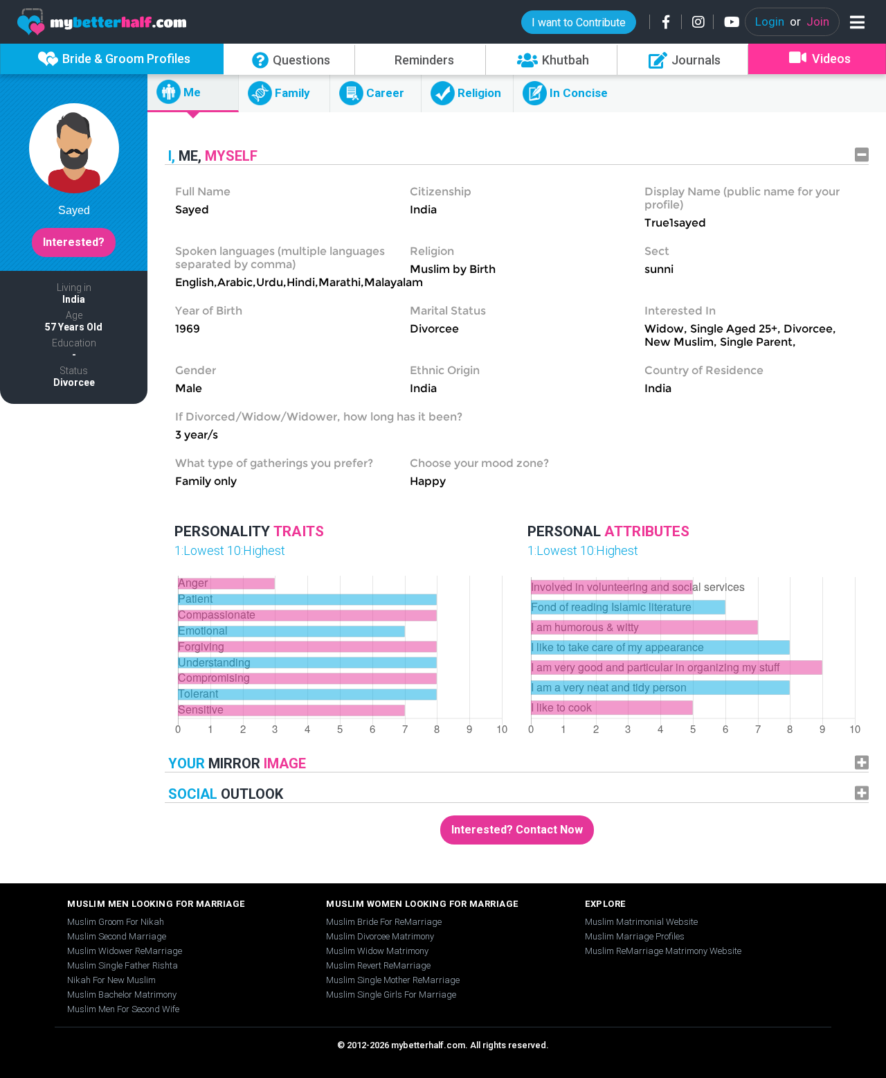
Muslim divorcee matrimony (380, 936)
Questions (301, 60)
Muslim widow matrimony (377, 951)
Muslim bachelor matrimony (122, 994)
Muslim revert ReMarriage (378, 965)
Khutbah (565, 60)
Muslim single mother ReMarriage (393, 980)
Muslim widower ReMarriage (124, 951)
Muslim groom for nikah (115, 922)
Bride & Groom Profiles (126, 58)
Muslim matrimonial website (641, 922)
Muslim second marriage (116, 936)
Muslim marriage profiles (635, 936)
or (792, 21)
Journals (696, 60)
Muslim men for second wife (123, 1009)
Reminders (424, 60)
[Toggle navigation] (854, 21)
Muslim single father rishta (122, 965)
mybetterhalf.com (428, 1045)
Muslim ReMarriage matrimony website (663, 951)
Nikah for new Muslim (111, 980)
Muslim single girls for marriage (391, 994)
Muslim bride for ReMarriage (384, 922)
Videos (831, 58)
